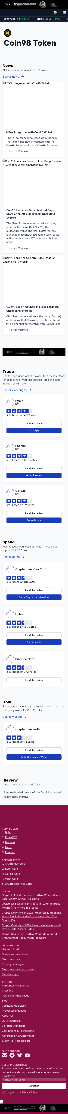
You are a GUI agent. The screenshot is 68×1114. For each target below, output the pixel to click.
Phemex (10, 852)
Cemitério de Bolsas (14, 1005)
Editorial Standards (13, 1025)
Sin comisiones (11, 959)
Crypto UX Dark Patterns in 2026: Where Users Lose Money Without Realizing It (31, 896)
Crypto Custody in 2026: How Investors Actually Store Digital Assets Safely (31, 927)
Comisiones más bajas (15, 954)
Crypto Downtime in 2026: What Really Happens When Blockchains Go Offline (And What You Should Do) (31, 916)
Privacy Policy (29, 1092)
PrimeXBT (11, 837)
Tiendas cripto (10, 974)
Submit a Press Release (16, 1040)
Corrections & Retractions (18, 1030)
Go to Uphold (34, 642)
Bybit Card (11, 868)
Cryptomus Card (15, 863)
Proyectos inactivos (14, 1010)
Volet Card (11, 878)
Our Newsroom (11, 1020)
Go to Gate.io (34, 520)
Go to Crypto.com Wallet (34, 757)
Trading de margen (13, 964)
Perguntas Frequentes (15, 985)
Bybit (8, 832)
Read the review (34, 423)
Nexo (8, 847)
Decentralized (10, 949)
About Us (8, 1015)
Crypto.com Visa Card (18, 883)
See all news (11, 76)
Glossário (7, 990)
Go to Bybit (34, 430)
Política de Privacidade (15, 995)
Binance (10, 842)
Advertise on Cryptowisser (18, 1035)
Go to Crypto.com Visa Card (34, 597)
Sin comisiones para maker (18, 969)
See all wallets (12, 716)
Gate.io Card (12, 873)
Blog (4, 1000)
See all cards (11, 556)
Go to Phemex (34, 475)
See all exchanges (15, 390)
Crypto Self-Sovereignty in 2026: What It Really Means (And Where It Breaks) (31, 905)
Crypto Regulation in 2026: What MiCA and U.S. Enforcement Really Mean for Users (31, 935)
